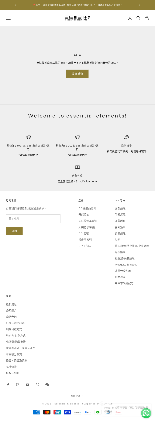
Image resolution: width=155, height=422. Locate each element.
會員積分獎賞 (14, 354)
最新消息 (11, 304)
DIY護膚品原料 (87, 208)
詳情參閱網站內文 (112, 6)
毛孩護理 (120, 252)
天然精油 (83, 214)
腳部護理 (120, 227)
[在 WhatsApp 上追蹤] (37, 385)
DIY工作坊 (84, 246)
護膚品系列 (85, 239)
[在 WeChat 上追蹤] (47, 385)
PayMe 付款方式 (16, 335)
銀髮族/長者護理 (125, 258)
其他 (117, 239)
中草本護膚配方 (124, 283)
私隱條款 (11, 366)
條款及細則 (12, 373)
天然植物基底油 (87, 221)
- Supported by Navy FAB (96, 403)
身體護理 (120, 233)
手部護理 (120, 214)
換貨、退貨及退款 (16, 360)
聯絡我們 (11, 316)
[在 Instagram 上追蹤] (18, 385)
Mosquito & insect (126, 264)
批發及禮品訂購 (15, 323)
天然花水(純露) (87, 227)
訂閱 (14, 230)
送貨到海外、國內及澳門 (20, 348)
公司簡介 (11, 310)
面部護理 (120, 208)
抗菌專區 (120, 277)
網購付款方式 (14, 329)
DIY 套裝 (83, 233)
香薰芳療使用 (123, 270)
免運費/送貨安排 (16, 341)
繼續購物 (77, 73)
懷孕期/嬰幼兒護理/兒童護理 (132, 246)
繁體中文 (76, 395)
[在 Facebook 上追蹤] (8, 385)
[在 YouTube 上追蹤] (27, 385)
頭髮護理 (120, 221)
